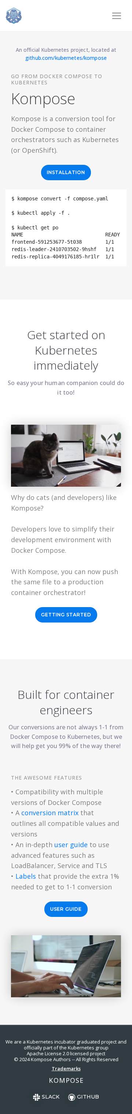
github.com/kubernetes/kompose (66, 57)
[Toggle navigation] (116, 16)
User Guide (66, 909)
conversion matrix (49, 812)
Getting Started (66, 614)
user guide (71, 844)
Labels (25, 876)
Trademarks (66, 1068)
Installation (66, 172)
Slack (50, 1096)
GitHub (88, 1096)
